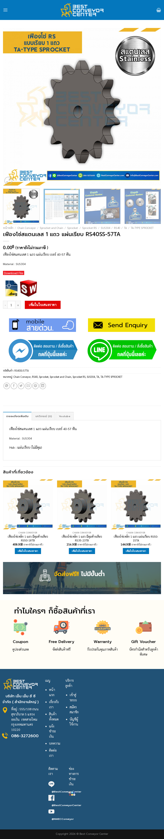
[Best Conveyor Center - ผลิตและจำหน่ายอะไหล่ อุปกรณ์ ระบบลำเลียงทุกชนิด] (82, 10)
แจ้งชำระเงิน (52, 731)
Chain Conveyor (26, 228)
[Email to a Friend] (28, 386)
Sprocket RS (89, 228)
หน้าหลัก (8, 228)
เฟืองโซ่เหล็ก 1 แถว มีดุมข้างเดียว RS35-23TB (82, 538)
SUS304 (105, 228)
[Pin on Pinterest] (35, 386)
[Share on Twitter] (21, 386)
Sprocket (72, 228)
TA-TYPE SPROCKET (142, 228)
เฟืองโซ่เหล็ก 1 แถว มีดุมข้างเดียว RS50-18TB (28, 538)
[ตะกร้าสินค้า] (158, 10)
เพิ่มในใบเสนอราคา (42, 305)
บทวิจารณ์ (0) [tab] (43, 416)
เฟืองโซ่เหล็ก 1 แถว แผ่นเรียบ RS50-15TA (136, 538)
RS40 (117, 228)
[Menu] (5, 10)
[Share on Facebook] (14, 386)
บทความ (54, 743)
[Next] (152, 107)
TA (125, 228)
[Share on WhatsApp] (6, 386)
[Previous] (11, 107)
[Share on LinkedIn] (42, 386)
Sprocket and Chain (51, 228)
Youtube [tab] (64, 416)
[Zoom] (8, 181)
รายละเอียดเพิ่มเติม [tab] (17, 416)
